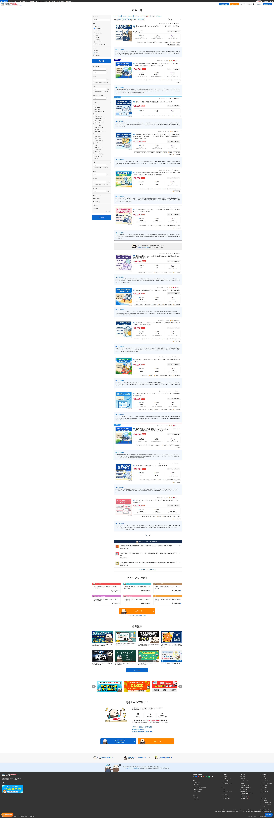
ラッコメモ (264, 806)
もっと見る (137, 670)
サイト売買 (264, 778)
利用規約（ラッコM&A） (246, 787)
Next (180, 686)
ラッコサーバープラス (266, 802)
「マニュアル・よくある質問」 (131, 768)
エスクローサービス (227, 778)
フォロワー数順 (141, 19)
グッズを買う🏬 (244, 798)
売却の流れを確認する (138, 729)
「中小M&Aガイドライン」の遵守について (28, 816)
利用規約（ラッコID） (245, 785)
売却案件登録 (223, 4)
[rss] (203, 776)
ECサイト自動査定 (197, 791)
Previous (94, 686)
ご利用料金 (249, 4)
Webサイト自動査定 (198, 786)
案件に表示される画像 (221, 811)
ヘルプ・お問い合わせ (227, 791)
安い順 (124, 19)
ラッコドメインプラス (266, 804)
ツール (263, 793)
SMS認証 (146, 247)
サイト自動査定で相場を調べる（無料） (143, 731)
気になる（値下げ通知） (174, 31)
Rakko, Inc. (260, 816)
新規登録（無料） (267, 4)
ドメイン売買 (264, 787)
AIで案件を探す (7, 815)
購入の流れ (196, 799)
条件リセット (159, 16)
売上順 (129, 19)
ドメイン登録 (264, 785)
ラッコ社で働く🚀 (245, 797)
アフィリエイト (265, 791)
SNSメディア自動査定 (198, 789)
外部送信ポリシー (245, 791)
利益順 (134, 19)
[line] (209, 776)
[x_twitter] (193, 776)
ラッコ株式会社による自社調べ (264, 810)
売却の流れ (196, 784)
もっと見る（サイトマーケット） (148, 569)
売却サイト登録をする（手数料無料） (142, 727)
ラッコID (263, 776)
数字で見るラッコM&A (227, 783)
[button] (201, 776)
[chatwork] (199, 776)
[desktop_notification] (212, 776)
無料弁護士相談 (226, 782)
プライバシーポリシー (246, 789)
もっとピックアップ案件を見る (137, 616)
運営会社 (243, 795)
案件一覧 (234, 4)
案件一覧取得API (226, 798)
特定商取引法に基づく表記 (246, 793)
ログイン (259, 4)
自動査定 (242, 4)
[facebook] (196, 776)
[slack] (206, 776)
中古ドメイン (264, 789)
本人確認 (140, 247)
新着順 (119, 19)
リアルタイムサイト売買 (267, 783)
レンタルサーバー (265, 782)
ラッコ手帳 (264, 798)
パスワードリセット (245, 780)
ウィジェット (225, 797)
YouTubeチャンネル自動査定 (200, 787)
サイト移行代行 (226, 780)
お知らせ (224, 789)
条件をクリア (107, 211)
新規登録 (243, 776)
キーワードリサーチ (266, 780)
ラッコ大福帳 (264, 800)
